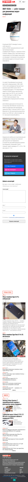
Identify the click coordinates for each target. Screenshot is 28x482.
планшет (11, 5)
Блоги (21, 470)
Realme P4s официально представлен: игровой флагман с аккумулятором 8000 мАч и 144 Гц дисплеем (14, 430)
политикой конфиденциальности (17, 217)
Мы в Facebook (11, 166)
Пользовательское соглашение (10, 473)
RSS (20, 473)
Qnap (4, 5)
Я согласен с (14, 217)
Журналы (21, 472)
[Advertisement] (14, 246)
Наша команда (7, 470)
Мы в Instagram (11, 169)
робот (15, 5)
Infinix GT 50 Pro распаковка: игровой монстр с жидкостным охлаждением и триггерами (12, 384)
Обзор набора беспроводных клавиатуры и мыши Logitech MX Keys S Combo (12, 370)
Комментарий (6, 189)
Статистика (6, 471)
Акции (21, 469)
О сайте (6, 467)
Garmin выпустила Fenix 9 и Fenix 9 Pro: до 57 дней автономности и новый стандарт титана (13, 444)
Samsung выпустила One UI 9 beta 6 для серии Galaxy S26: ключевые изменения (13, 449)
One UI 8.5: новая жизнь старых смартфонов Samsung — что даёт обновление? (14, 374)
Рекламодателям (8, 469)
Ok (14, 480)
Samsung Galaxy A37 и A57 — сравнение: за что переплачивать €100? (12, 388)
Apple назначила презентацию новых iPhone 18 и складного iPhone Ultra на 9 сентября (12, 435)
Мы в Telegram (11, 173)
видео (7, 5)
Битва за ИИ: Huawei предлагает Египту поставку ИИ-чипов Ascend (13, 439)
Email (4, 210)
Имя (4, 205)
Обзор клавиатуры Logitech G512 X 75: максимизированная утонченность (10, 379)
